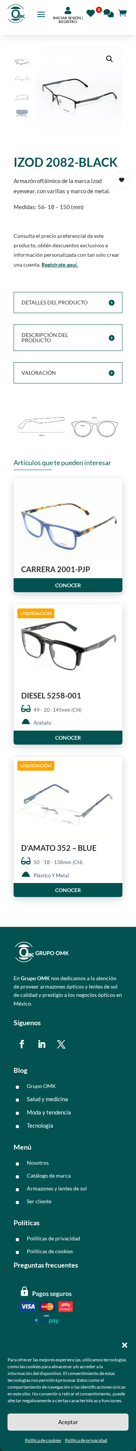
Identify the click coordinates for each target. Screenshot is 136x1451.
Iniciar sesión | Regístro (68, 20)
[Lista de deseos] (93, 12)
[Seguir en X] (61, 1044)
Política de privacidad (86, 1440)
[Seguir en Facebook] (22, 1044)
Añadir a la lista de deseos (121, 179)
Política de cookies (43, 1440)
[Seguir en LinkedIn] (41, 1044)
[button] (124, 1345)
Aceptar (68, 1421)
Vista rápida (113, 490)
